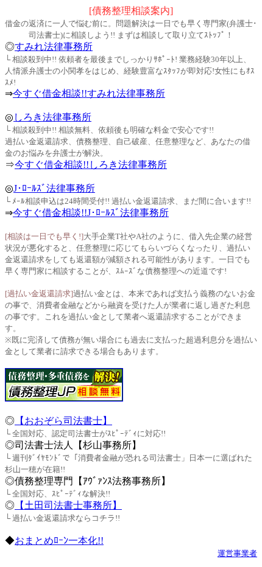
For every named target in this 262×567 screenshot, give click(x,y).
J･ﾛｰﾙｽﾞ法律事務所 (54, 188)
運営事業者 (237, 553)
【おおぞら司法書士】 (63, 421)
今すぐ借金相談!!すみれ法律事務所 (89, 93)
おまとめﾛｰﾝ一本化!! (59, 540)
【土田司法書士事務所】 (68, 505)
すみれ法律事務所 (54, 46)
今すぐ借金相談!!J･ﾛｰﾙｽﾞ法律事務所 (91, 212)
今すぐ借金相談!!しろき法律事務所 (91, 164)
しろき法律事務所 (52, 117)
